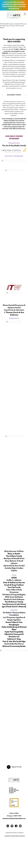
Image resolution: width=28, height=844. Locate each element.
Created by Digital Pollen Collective (14, 836)
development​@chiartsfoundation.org (14, 818)
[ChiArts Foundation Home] (14, 16)
